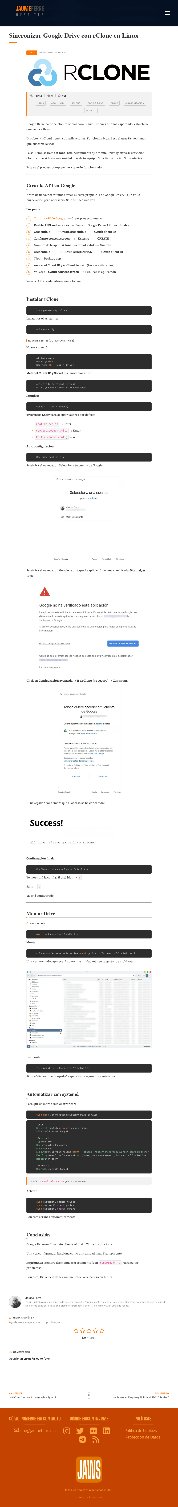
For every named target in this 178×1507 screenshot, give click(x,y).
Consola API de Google (49, 218)
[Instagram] (67, 1432)
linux (41, 103)
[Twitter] (80, 1432)
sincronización (134, 103)
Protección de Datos (143, 1437)
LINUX (32, 52)
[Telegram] (83, 1441)
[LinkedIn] (106, 1432)
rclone (76, 103)
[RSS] (95, 1441)
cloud (114, 103)
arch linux (57, 103)
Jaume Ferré (96, 1497)
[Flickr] (94, 1432)
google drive (95, 103)
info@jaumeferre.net (37, 1430)
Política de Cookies (140, 1430)
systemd (91, 110)
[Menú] (167, 13)
